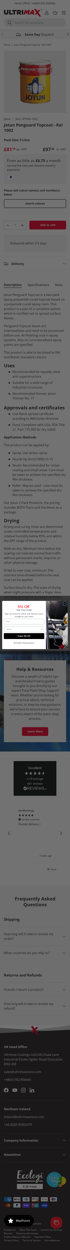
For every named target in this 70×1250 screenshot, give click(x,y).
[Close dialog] (65, 604)
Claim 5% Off (24, 636)
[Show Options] (41, 629)
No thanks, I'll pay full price (24, 643)
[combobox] (23, 629)
